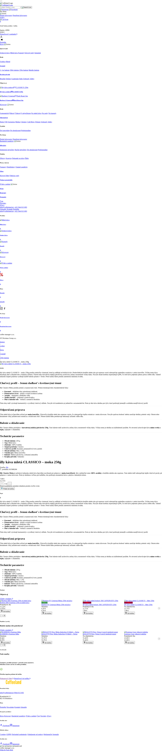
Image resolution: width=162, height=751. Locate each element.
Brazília (2, 79)
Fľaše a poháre (5, 184)
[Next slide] (159, 608)
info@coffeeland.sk (7, 207)
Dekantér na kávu (18, 158)
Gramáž (3, 354)
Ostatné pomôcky (21, 167)
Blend (8, 62)
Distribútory (11, 167)
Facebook (6, 726)
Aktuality (3, 209)
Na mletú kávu (36, 113)
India (21, 79)
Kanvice (9, 158)
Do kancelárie (5, 130)
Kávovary (3, 105)
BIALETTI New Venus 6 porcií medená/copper (99, 634)
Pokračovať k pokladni (8, 34)
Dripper (38, 122)
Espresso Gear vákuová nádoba (135, 634)
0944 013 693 (19, 693)
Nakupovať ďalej (6, 678)
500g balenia (14, 70)
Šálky (27, 158)
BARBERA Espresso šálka (9, 634)
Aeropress (11, 122)
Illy (7, 467)
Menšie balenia (34, 70)
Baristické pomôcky (7, 141)
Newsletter (10, 707)
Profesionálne (26, 130)
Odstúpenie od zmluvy (35, 734)
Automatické (4, 113)
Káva (2, 44)
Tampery (3, 167)
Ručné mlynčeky (21, 150)
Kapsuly (21, 53)
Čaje (1, 201)
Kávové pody (29, 53)
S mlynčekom (26, 113)
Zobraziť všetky (28, 79)
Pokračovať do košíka (22, 678)
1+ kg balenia (4, 70)
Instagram (16, 726)
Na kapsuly (52, 113)
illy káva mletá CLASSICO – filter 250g (138, 605)
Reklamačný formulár (51, 734)
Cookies (3, 734)
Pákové (12, 113)
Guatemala (15, 79)
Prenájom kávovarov (20, 15)
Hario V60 (3, 122)
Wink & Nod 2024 (6, 750)
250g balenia (23, 70)
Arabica (3, 62)
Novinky (3, 203)
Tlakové (18, 113)
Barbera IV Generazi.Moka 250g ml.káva (55, 605)
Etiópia (8, 79)
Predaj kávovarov (6, 15)
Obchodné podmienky (19, 734)
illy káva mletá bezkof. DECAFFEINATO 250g (99, 605)
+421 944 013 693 (20, 207)
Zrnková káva (5, 53)
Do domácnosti (15, 130)
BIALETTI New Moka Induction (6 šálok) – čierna (59, 634)
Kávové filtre (4, 176)
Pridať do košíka (8, 489)
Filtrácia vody (14, 176)
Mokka (17, 122)
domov (2, 342)
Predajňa (3, 42)
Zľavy (2, 205)
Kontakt (10, 209)
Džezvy (2, 158)
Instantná (37, 53)
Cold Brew (31, 122)
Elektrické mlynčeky (7, 150)
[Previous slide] (2, 608)
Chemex (24, 122)
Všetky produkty (6, 599)
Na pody (45, 113)
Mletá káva (14, 53)
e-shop (2, 346)
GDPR (8, 734)
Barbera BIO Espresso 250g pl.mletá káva (14, 603)
